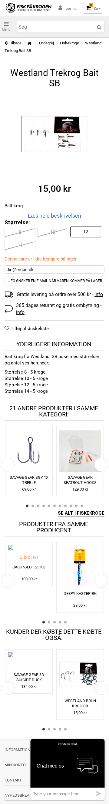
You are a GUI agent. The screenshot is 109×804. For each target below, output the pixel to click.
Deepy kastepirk (80, 593)
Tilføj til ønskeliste (30, 328)
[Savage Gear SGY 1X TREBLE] (29, 451)
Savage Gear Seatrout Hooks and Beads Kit (80, 482)
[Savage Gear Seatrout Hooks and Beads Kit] (80, 451)
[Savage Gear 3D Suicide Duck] (29, 661)
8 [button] (65, 506)
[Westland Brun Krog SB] (80, 674)
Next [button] (101, 464)
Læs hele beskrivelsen (54, 215)
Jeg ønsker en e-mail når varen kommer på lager (55, 281)
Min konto (15, 765)
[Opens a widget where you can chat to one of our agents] (67, 769)
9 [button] (71, 506)
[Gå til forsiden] (29, 43)
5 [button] (49, 506)
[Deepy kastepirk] (80, 567)
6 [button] (54, 506)
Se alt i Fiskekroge (81, 513)
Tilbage (14, 43)
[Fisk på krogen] (28, 8)
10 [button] (76, 506)
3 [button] (38, 506)
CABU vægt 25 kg (28, 567)
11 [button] (82, 506)
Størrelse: (18, 222)
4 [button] (43, 506)
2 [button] (32, 506)
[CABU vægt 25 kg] (29, 554)
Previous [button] (8, 464)
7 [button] (60, 506)
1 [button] (27, 506)
